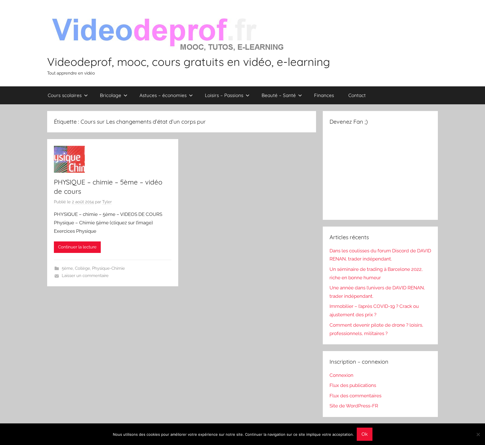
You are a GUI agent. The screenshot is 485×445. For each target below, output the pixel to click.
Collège (82, 268)
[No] (478, 434)
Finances (324, 95)
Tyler (107, 201)
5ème (67, 268)
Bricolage (110, 95)
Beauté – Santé (279, 95)
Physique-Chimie (108, 268)
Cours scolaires (65, 95)
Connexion (341, 375)
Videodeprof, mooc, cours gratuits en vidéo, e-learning (188, 62)
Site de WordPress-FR (354, 406)
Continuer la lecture (77, 247)
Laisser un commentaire (85, 275)
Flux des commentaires (355, 395)
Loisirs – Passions (224, 95)
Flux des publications (353, 385)
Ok (365, 434)
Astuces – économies (163, 95)
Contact (357, 95)
